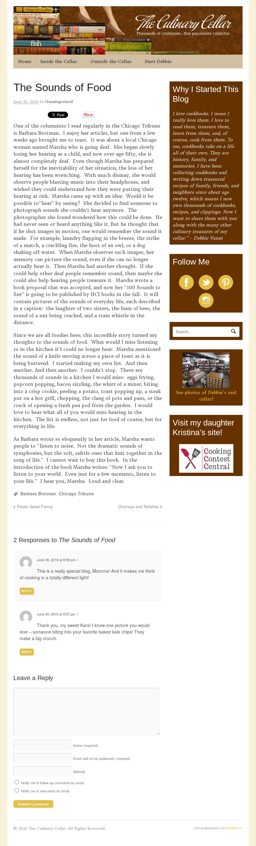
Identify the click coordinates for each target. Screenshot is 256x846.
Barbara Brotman (38, 493)
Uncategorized (59, 101)
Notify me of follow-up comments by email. (53, 782)
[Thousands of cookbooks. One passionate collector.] (128, 51)
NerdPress (234, 828)
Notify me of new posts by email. (45, 790)
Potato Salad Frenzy (35, 506)
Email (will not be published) (101, 758)
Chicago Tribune (76, 493)
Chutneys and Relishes (138, 506)
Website (79, 771)
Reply (27, 591)
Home (24, 61)
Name (85, 745)
